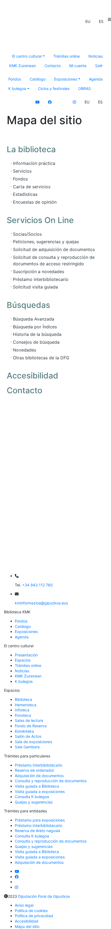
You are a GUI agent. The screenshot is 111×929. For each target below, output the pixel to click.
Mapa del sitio (27, 926)
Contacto (52, 65)
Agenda (96, 79)
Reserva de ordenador (34, 770)
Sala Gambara (27, 746)
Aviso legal (24, 905)
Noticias (95, 56)
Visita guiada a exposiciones (40, 791)
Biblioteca (23, 699)
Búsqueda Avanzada (33, 319)
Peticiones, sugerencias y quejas (46, 241)
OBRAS (84, 88)
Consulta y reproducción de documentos (50, 780)
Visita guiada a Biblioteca (37, 786)
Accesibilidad (26, 921)
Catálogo (38, 79)
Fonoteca (23, 715)
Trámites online (66, 56)
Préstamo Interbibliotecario (38, 765)
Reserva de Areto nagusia (37, 830)
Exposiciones (26, 631)
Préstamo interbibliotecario (40, 279)
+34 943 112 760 (37, 585)
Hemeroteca (25, 704)
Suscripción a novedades (38, 271)
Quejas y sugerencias (34, 802)
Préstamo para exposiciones (40, 820)
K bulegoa (24, 681)
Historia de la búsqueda (37, 334)
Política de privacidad (34, 915)
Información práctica (34, 163)
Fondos (14, 79)
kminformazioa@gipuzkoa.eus (41, 603)
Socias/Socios (27, 234)
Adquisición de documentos (39, 775)
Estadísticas (25, 194)
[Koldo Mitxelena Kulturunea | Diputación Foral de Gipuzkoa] (57, 36)
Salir (99, 65)
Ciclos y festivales (54, 88)
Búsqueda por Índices (35, 326)
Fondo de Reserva (31, 725)
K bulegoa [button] (17, 88)
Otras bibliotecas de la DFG (41, 357)
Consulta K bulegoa (32, 796)
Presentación (26, 655)
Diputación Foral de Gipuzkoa (44, 896)
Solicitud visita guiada (35, 287)
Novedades (24, 350)
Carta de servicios (31, 186)
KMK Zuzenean (22, 65)
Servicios (22, 171)
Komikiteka (24, 731)
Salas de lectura (29, 720)
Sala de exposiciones (33, 741)
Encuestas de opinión (35, 202)
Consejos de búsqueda (36, 342)
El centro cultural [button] (26, 56)
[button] (88, 21)
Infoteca (22, 710)
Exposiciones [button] (65, 79)
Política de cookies (31, 910)
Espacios (22, 660)
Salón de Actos (28, 736)
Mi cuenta (77, 65)
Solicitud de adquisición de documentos (54, 249)
